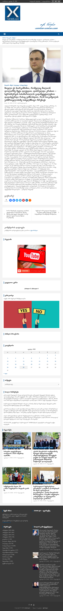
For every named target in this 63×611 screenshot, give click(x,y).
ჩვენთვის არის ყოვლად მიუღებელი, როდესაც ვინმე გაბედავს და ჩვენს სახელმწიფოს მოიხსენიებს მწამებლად (45, 212)
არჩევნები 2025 (6, 537)
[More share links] (30, 200)
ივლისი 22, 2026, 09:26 (39, 501)
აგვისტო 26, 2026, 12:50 (46, 579)
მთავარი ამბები (9, 85)
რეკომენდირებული (8, 552)
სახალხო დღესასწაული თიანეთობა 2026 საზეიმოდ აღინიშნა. (13, 453)
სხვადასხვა (5, 561)
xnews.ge (27, 608)
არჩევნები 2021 (6, 532)
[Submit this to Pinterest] (23, 200)
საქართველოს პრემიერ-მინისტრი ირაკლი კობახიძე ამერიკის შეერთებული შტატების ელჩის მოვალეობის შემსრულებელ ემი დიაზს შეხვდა (49, 556)
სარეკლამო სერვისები (35, 1)
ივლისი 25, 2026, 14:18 (10, 493)
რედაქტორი (20, 458)
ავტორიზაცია (34, 230)
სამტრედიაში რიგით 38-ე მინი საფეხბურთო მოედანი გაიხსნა (16, 488)
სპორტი (4, 559)
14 (39, 361)
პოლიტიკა (16, 85)
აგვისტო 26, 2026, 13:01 (46, 561)
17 (7, 364)
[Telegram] (20, 200)
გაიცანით (6, 447)
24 (7, 367)
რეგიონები (8, 430)
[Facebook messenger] (13, 200)
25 (15, 367)
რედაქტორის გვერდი (8, 550)
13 (31, 361)
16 (55, 361)
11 (15, 361)
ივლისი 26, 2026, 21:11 (39, 464)
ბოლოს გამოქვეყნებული (43, 527)
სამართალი (5, 557)
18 (15, 364)
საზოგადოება (6, 554)
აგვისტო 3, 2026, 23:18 (10, 458)
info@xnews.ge (6, 522)
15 (47, 361)
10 (7, 361)
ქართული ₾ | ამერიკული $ (31, 288)
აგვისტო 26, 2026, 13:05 (46, 549)
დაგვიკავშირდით (46, 1)
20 (31, 364)
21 (39, 364)
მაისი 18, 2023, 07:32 (10, 103)
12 (23, 361)
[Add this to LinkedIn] (26, 200)
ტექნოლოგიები (6, 563)
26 (23, 367)
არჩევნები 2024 (6, 535)
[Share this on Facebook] (10, 200)
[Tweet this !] (17, 200)
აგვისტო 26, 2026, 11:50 (45, 595)
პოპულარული (24, 85)
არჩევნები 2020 (6, 530)
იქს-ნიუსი (45, 608)
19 (23, 364)
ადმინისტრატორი (22, 103)
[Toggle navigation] (4, 34)
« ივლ (5, 373)
